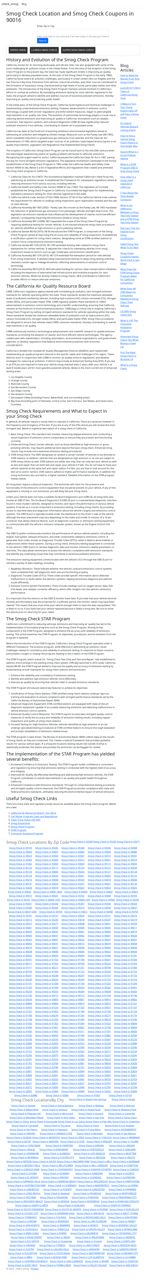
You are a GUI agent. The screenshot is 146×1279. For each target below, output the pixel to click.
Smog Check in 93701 (20, 915)
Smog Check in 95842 (101, 891)
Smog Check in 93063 (72, 863)
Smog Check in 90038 (20, 951)
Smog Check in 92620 (46, 1079)
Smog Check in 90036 (125, 947)
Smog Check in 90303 (125, 991)
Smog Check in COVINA (24, 1173)
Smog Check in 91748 (20, 1019)
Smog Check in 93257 (20, 923)
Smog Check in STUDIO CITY (23, 1213)
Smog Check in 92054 (125, 1059)
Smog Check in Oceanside (58, 1241)
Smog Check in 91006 (99, 955)
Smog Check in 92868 (125, 1091)
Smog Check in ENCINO (56, 1177)
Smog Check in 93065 (46, 863)
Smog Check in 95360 (46, 907)
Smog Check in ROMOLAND (122, 1229)
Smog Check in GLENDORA (121, 1177)
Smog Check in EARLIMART (53, 1149)
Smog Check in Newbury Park (120, 1109)
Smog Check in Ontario (89, 1241)
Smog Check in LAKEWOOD (24, 1189)
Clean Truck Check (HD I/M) (25, 819)
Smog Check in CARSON (126, 1169)
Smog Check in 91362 (20, 863)
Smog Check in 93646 (99, 895)
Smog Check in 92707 (99, 1083)
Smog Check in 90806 (46, 1003)
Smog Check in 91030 (125, 1019)
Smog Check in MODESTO (46, 1137)
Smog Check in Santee (23, 1105)
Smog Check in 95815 (20, 895)
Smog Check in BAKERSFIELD (94, 1185)
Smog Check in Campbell (25, 1125)
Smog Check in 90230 (99, 971)
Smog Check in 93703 (50, 911)
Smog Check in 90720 (99, 1079)
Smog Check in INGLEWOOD (92, 1181)
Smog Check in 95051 (72, 875)
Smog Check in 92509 (99, 1047)
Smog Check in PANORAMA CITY (119, 1197)
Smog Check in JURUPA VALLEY (88, 1229)
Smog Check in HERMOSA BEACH (59, 1181)
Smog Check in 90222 (99, 963)
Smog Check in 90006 (72, 951)
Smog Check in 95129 (20, 875)
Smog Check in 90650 (46, 955)
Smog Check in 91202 (99, 983)
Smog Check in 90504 (72, 879)
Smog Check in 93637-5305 (22, 911)
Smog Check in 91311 (20, 967)
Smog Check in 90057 (125, 939)
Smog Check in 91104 (125, 1011)
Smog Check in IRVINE (97, 1261)
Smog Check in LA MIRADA (62, 1185)
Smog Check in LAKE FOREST (84, 1245)
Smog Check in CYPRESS (52, 1245)
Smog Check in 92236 (99, 1043)
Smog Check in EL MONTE (24, 1177)
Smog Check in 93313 (99, 856)
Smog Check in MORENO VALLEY (119, 1225)
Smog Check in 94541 (99, 883)
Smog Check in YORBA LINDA (55, 1265)
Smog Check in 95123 (99, 867)
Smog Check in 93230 (46, 919)
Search (42, 40)
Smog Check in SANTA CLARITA (31, 1205)
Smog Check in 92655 (99, 1075)
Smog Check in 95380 (20, 907)
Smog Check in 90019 (125, 931)
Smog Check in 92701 (72, 1067)
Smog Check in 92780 (46, 1067)
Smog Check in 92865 (57, 1095)
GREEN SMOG (18, 50)
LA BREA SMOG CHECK (44, 50)
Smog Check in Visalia (123, 1099)
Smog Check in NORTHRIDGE (121, 1193)
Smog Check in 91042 (20, 1035)
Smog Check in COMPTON (124, 1165)
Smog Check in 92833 (125, 1071)
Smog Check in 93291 (72, 883)
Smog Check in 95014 (20, 879)
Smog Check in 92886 (25, 1095)
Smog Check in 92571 (99, 1051)
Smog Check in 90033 (20, 931)
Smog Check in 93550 (20, 1007)
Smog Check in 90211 (20, 963)
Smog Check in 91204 (125, 983)
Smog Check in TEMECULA (55, 1229)
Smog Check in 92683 (72, 1075)
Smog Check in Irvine (87, 1125)
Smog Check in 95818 (46, 887)
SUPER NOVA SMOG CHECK (78, 50)
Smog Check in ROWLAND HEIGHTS (120, 1201)
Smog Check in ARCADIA (92, 1157)
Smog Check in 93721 (99, 915)
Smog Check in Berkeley (90, 1133)
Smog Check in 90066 (72, 927)
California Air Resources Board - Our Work (33, 813)
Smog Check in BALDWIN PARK (73, 1161)
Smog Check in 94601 (20, 927)
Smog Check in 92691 (20, 1067)
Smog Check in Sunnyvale (43, 1121)
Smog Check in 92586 (72, 1059)
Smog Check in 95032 (46, 875)
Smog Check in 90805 (46, 999)
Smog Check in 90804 (20, 1003)
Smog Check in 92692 (99, 1071)
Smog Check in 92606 (46, 1087)
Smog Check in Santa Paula (86, 1109)
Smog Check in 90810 (99, 1003)
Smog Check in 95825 (125, 887)
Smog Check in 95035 (46, 848)
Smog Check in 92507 (99, 1039)
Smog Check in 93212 (20, 919)
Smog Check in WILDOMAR (89, 1237)
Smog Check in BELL (101, 1161)
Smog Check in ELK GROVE (25, 1241)
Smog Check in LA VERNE (124, 1185)
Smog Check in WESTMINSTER (88, 1253)
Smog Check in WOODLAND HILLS (87, 1217)
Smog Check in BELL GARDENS (91, 1165)
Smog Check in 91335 (72, 1015)
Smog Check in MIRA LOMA (24, 1233)
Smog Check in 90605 (99, 931)
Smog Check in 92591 (20, 1059)
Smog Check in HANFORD (59, 1145)
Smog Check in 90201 (99, 959)
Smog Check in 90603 (46, 1035)
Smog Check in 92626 (20, 887)
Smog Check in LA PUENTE (57, 1189)
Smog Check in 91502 (46, 963)
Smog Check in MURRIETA (84, 1233)
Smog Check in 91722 (72, 971)
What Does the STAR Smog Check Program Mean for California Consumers (130, 276)
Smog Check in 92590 (72, 1047)
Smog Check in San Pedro (23, 1129)
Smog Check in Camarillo (121, 1113)
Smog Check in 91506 (125, 959)
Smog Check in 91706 (72, 959)
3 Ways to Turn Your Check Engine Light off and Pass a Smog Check (129, 110)
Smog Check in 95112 (99, 863)
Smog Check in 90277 (99, 1015)
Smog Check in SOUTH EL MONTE (63, 1209)
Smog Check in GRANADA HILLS (23, 1181)
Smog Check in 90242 (46, 979)
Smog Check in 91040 (72, 1019)
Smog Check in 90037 (99, 939)
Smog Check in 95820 (19, 891)
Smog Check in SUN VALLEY (124, 1209)
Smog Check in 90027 (46, 947)
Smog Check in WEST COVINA (122, 1213)
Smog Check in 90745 (20, 971)
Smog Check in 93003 (20, 852)
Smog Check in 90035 (99, 927)
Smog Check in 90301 (125, 987)
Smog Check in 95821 (126, 891)
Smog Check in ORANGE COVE (56, 1133)
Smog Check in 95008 (46, 879)
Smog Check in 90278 (46, 1015)
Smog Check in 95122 (125, 875)
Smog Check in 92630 (125, 1063)
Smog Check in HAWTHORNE (124, 1181)
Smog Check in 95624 (99, 1059)
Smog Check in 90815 (99, 999)
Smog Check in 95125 (20, 867)
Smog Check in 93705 (125, 895)
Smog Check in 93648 (101, 911)
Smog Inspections (20, 823)
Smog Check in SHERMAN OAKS (57, 1213)
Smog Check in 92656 (99, 1091)
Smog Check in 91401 (46, 1027)
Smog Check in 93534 (20, 999)
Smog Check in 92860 (20, 1043)
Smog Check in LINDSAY (122, 1145)
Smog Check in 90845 (46, 871)
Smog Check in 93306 (99, 848)
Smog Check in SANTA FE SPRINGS (112, 1205)
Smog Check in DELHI (19, 1141)
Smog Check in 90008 (46, 951)
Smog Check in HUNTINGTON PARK (27, 1185)
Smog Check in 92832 (20, 1079)
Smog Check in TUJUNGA (52, 1217)
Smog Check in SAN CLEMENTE (66, 1261)
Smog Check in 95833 (75, 891)
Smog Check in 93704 (126, 911)
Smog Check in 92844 (72, 1071)
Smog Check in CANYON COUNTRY (93, 1169)
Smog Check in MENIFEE (122, 1237)
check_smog (10, 4)
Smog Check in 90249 (72, 979)
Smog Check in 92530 (20, 1039)
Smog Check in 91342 (20, 1023)
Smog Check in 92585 (125, 1047)
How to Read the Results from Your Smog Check (130, 79)
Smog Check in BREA (21, 1257)
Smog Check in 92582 (72, 1055)
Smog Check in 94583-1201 (76, 899)
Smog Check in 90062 (72, 935)
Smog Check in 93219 (125, 919)
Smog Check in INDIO (58, 1237)
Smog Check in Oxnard (91, 1113)
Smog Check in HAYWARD (122, 1189)
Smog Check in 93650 (72, 915)
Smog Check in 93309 (46, 860)
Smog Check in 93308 (125, 848)
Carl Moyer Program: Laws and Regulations (34, 816)
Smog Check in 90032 (46, 931)
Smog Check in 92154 (120, 1095)
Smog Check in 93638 (99, 907)
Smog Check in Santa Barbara (57, 1105)
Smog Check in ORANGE (23, 1245)
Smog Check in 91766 (20, 1015)
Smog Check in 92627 (72, 1083)
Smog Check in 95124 (72, 867)
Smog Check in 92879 (46, 1055)
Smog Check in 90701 (20, 959)
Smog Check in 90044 (72, 947)
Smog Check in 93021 (99, 860)
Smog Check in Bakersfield (24, 1109)
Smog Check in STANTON (124, 1261)
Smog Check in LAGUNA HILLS (53, 1249)
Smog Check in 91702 (46, 959)
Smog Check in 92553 (72, 1043)
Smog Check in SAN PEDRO (123, 1217)
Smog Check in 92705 (99, 1087)
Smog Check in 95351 (20, 903)
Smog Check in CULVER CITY (59, 1157)
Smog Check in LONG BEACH (24, 1193)
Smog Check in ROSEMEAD (85, 1201)
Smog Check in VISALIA (22, 1149)
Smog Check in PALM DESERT (26, 1237)
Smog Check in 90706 (72, 963)
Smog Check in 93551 (99, 1007)
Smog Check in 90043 (125, 951)
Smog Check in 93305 (20, 860)
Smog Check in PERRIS (55, 1233)
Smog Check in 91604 (72, 1023)
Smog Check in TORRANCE (22, 1217)
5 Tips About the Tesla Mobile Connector (129, 196)
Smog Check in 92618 (99, 879)
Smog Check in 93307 (72, 856)
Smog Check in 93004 (72, 852)
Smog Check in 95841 (46, 895)
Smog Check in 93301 (125, 856)
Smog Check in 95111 (46, 867)
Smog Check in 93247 (99, 919)
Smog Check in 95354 (125, 903)
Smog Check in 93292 (104, 841)
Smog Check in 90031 (46, 943)
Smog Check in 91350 (46, 1019)
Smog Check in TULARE (126, 1141)
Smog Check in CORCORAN (25, 1145)
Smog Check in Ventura (54, 1109)
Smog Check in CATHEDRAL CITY (119, 1233)
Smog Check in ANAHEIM (86, 1249)
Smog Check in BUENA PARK (52, 1257)
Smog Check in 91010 (99, 975)
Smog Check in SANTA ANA (121, 1241)
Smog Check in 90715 (72, 995)
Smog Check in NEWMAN (126, 1137)
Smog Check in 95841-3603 (47, 891)
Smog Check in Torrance (57, 1125)
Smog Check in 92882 (99, 1035)
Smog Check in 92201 (99, 1055)
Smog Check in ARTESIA (19, 1161)
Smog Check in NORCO (86, 1225)
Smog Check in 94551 (99, 923)
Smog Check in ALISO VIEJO (22, 1265)
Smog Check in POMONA (85, 1197)
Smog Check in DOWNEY (56, 1173)
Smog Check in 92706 (46, 1063)
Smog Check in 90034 (72, 955)
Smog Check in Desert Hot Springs (87, 1099)
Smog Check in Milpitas (91, 1105)
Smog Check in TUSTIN (21, 1249)
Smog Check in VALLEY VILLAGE (90, 1265)
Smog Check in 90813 (72, 1003)
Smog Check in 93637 (125, 907)
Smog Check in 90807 (72, 999)
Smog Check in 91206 (46, 983)
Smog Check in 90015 (72, 943)
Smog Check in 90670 (99, 1019)
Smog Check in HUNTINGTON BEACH (28, 1261)
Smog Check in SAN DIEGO (123, 1265)
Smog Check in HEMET (123, 1221)
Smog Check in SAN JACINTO (24, 1225)
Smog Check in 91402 (46, 1011)
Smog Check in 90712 (46, 995)
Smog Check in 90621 (20, 1083)
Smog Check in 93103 (20, 848)
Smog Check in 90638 (99, 991)
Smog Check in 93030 (99, 852)
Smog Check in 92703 (125, 1079)
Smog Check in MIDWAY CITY (122, 1253)
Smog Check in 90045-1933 (45, 899)
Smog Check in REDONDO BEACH (25, 1201)
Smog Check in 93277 (46, 923)
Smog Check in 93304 (46, 856)
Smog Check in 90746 (99, 967)
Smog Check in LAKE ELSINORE (90, 1221)
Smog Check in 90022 (72, 939)
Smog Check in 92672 (20, 1087)
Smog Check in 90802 (125, 999)
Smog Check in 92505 (46, 1047)
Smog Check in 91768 (72, 1011)
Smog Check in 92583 (72, 1039)
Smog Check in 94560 (46, 927)
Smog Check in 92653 (99, 1067)
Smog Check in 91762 (20, 1063)
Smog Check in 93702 (72, 895)
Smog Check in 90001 (99, 935)
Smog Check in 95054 (72, 871)
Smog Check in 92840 (46, 1091)
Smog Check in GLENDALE (88, 1177)
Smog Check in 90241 (20, 975)
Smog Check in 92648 (72, 1087)
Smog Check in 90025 (99, 951)
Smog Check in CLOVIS (72, 1141)
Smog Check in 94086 (125, 852)
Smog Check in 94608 (72, 923)
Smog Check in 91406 (20, 1027)
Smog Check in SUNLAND (71, 1205)
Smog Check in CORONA (23, 1221)
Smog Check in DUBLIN (19, 1137)
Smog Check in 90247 (72, 975)
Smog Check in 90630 (99, 1063)
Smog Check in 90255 (46, 991)
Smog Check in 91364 (72, 1035)
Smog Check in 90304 (72, 991)
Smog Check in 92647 (125, 1083)
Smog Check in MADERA (45, 1141)
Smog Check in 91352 (46, 1023)
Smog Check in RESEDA (56, 1201)
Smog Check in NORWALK (24, 1157)
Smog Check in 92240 (81, 841)
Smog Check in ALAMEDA (56, 1153)
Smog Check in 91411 (72, 1031)
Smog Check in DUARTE (121, 1173)
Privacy (35, 1268)
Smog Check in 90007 (46, 939)
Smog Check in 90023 (20, 939)
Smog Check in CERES (72, 1137)
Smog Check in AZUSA (44, 1161)
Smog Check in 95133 (20, 871)
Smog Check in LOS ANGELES (89, 1153)
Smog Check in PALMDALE (87, 1193)
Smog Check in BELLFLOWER (57, 1165)
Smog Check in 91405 (20, 1031)
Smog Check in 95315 (72, 907)
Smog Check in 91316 (125, 979)
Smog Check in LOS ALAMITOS (88, 1257)
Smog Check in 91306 (125, 967)
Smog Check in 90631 (46, 1083)
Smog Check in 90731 (20, 883)
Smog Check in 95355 (127, 899)
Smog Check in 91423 (99, 1023)
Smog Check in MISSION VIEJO (120, 1245)
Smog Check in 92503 (46, 1043)
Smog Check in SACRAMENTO (120, 1129)
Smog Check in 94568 (103, 899)
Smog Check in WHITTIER (122, 1153)
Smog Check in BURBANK (126, 1161)
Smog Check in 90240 (20, 979)
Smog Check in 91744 (99, 995)
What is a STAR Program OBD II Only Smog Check (129, 168)
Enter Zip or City (45, 26)
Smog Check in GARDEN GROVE (120, 1249)
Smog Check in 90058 (125, 943)
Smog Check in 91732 (125, 975)
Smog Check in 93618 (72, 919)
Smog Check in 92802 (20, 1091)
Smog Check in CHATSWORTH (57, 1169)
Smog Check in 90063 (20, 943)
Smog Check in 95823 (99, 887)
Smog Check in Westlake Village (26, 1117)
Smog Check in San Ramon (121, 1133)
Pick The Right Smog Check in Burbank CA (128, 356)
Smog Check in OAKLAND (122, 1149)
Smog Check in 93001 (46, 852)
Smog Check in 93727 (46, 915)
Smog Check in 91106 (99, 1011)
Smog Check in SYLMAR (95, 1209)
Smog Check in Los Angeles (119, 1125)
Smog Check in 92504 (125, 1035)
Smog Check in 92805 (46, 1071)
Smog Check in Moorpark (59, 1113)
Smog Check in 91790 (99, 1027)
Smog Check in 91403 (46, 1031)
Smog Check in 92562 (72, 1051)
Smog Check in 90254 (72, 987)
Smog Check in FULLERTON (22, 1253)
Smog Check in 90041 (72, 931)
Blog (24, 4)
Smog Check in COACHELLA (23, 1229)
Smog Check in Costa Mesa (86, 1129)
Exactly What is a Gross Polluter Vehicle (129, 155)
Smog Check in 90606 (125, 1023)
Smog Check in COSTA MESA (55, 1253)
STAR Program (18, 830)
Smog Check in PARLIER (99, 1141)
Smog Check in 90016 (20, 947)
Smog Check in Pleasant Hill (26, 1113)
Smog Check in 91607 (88, 1095)
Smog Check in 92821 (125, 1075)
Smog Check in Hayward (54, 1129)
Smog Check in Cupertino (126, 1121)
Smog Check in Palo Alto (99, 1121)
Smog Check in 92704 (125, 1087)
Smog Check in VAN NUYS (90, 1213)
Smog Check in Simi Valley (61, 1117)
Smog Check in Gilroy (17, 1121)
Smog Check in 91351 (72, 967)
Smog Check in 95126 (125, 883)
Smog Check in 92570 (46, 1051)
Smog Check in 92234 (125, 1051)
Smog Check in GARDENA (89, 1173)
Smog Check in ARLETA (123, 1157)
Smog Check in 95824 (72, 887)
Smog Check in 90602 (72, 1027)
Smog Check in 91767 (20, 1011)
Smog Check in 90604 (125, 1027)
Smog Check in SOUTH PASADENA (25, 1209)
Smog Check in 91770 (125, 1015)
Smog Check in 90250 (20, 991)
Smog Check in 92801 (20, 1071)
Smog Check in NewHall (57, 1193)
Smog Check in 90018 (99, 943)
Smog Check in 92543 (46, 1039)
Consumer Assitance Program (27, 833)
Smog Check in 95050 (125, 863)
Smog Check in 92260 (20, 1055)
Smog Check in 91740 (72, 983)
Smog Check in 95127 (99, 871)
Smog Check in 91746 (125, 995)
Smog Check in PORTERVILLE (88, 1149)
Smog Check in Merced (122, 1105)
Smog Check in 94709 (125, 923)
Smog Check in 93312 (72, 860)
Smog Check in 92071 (128, 841)
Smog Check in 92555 (46, 1059)
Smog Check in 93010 (125, 860)
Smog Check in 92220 (125, 1039)
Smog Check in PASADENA (54, 1197)
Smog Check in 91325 (72, 1007)
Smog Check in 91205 (20, 987)
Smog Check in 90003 (20, 935)
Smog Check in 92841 (46, 1075)
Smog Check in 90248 (46, 975)
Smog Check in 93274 (125, 915)
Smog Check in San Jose (91, 1117)
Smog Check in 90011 (125, 927)
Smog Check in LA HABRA (122, 1257)
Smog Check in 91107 (125, 1007)
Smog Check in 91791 (99, 1031)
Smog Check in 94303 (99, 875)
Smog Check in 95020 (125, 867)
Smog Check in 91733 (99, 979)
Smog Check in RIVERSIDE (55, 1221)
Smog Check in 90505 (125, 1031)
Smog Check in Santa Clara (122, 1117)
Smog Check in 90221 (46, 967)
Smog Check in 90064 (99, 947)
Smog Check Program (23, 826)
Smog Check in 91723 (125, 971)
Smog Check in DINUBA (91, 1145)
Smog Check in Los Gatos (71, 1121)
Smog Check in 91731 (20, 983)
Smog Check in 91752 (20, 1051)
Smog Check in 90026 (125, 935)
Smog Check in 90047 (46, 935)
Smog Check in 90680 (72, 1091)
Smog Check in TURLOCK (98, 1137)
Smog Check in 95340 (72, 848)
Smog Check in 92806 (20, 1075)
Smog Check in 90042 (20, 955)
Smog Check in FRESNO (22, 1133)
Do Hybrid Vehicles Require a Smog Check (129, 127)
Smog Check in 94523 (20, 856)
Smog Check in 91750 (20, 995)
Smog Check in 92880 (125, 1043)
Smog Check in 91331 (125, 955)
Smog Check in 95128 (125, 871)
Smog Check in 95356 (99, 903)
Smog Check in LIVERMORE (24, 1153)
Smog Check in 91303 (125, 963)
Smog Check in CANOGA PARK (23, 1169)
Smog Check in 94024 (46, 883)
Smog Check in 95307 (72, 903)
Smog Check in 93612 (75, 911)
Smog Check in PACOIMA (22, 1197)
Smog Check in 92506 (20, 1047)
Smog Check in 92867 (72, 1063)
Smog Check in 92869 (125, 1067)
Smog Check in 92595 (125, 1055)
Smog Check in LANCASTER (90, 1189)
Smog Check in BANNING (56, 1225)
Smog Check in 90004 (125, 879)
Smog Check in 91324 (46, 1007)
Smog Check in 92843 (72, 1079)
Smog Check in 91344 (46, 987)
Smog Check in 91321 (125, 1003)
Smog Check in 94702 (18, 899)
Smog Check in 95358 (46, 903)
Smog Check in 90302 (99, 987)
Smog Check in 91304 (46, 971)
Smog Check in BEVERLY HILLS (24, 1165)
